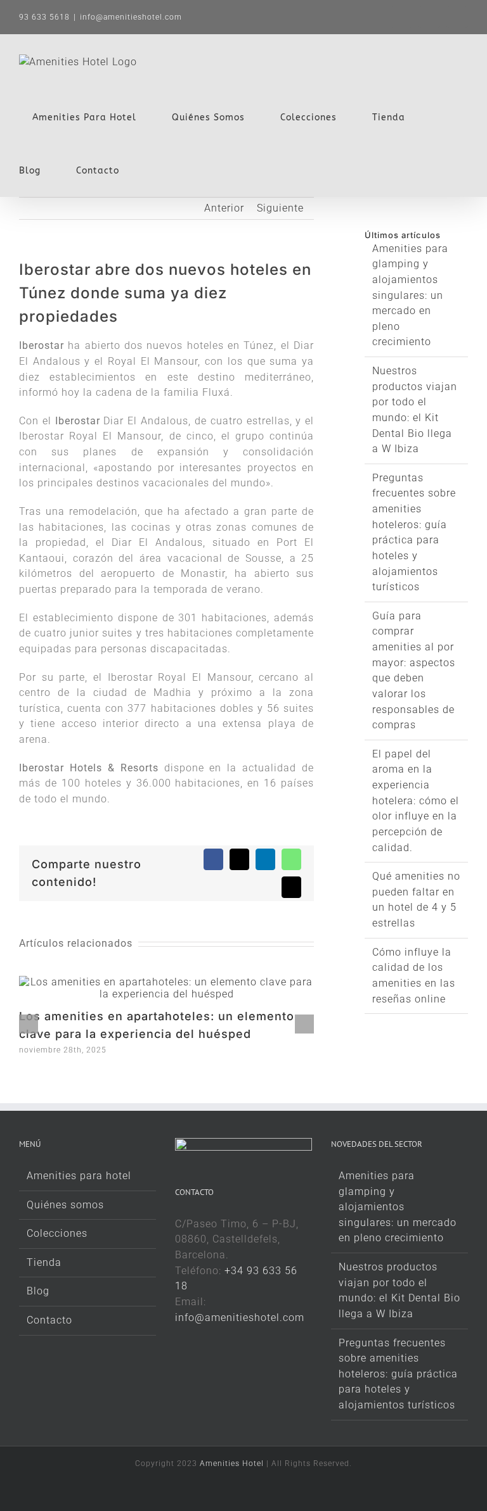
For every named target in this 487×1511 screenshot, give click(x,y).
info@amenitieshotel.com (131, 17)
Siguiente (280, 208)
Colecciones (57, 1233)
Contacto (49, 1320)
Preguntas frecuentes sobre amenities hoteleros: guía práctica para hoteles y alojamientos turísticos (398, 1374)
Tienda (44, 1262)
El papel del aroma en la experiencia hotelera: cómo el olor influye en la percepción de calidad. (415, 801)
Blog (38, 1291)
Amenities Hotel (232, 1463)
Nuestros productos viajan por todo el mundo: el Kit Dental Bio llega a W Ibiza (399, 1290)
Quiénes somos (65, 1205)
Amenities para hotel (79, 1176)
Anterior (224, 208)
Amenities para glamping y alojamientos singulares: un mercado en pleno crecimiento (410, 295)
